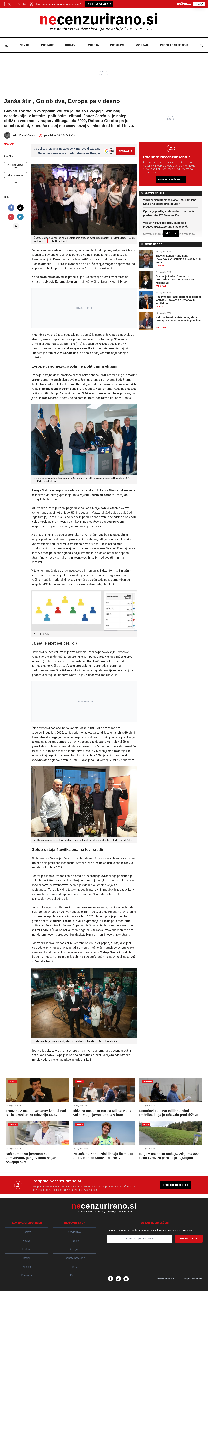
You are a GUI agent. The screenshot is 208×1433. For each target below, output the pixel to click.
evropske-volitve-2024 (15, 166)
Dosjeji (70, 45)
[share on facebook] (11, 207)
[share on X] (20, 207)
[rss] (126, 1278)
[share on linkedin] (20, 217)
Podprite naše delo (174, 45)
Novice (25, 45)
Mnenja (93, 45)
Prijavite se (189, 1238)
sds (15, 182)
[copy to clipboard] (16, 226)
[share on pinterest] (11, 217)
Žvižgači (142, 45)
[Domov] (6, 45)
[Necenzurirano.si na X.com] (9, 3)
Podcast (47, 45)
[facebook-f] (110, 1278)
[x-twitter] (118, 1278)
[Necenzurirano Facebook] (4, 3)
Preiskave (117, 45)
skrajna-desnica (15, 175)
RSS (23, 3)
